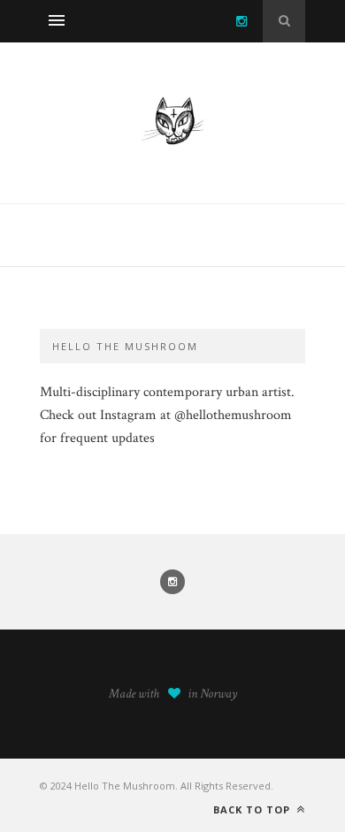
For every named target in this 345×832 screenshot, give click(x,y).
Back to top (253, 809)
